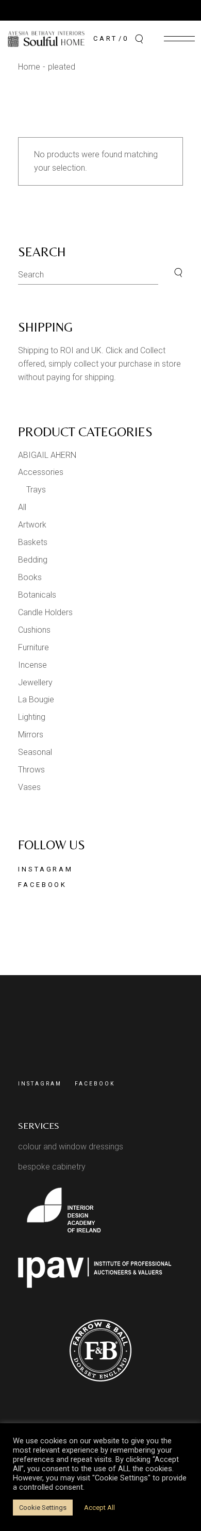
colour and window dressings (70, 1146)
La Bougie (36, 699)
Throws (31, 770)
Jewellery (35, 682)
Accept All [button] (99, 1507)
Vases (29, 787)
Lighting (31, 717)
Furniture (33, 647)
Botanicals (37, 595)
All (22, 507)
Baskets (32, 542)
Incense (32, 665)
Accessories (40, 472)
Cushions (34, 630)
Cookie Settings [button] (42, 1507)
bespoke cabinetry (52, 1167)
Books (30, 577)
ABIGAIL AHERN (47, 455)
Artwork (32, 525)
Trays (36, 490)
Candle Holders (45, 612)
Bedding (32, 560)
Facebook (42, 884)
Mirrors (30, 734)
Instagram (45, 869)
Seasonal (35, 752)
